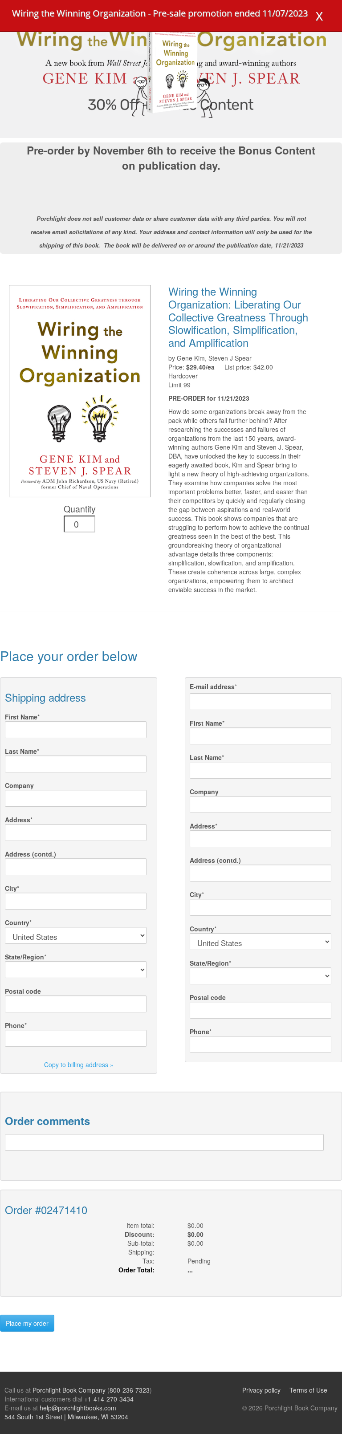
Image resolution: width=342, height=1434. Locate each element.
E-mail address (212, 686)
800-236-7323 (130, 1389)
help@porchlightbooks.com (78, 1407)
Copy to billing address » (79, 1064)
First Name (21, 716)
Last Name (21, 751)
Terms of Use (308, 1389)
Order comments (47, 1120)
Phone (14, 1025)
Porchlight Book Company (69, 1389)
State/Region (24, 956)
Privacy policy (261, 1389)
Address (17, 819)
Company (19, 785)
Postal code (23, 991)
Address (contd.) (30, 853)
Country (17, 922)
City (11, 888)
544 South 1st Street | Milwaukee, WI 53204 (66, 1416)
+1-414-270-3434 (109, 1398)
